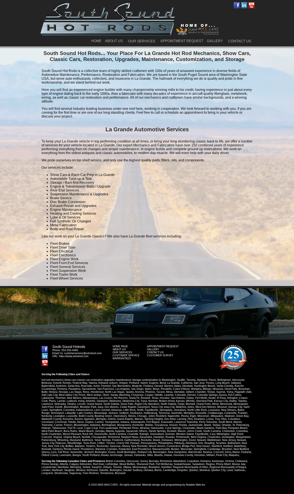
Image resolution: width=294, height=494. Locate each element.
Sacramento (89, 388)
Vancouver (238, 379)
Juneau (128, 455)
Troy (217, 419)
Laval (230, 470)
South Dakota (111, 403)
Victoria (229, 461)
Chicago (142, 416)
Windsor (80, 470)
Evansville (167, 422)
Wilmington (223, 434)
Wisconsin (203, 416)
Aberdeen (153, 403)
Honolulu (199, 455)
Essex (111, 452)
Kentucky (47, 416)
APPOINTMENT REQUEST (181, 41)
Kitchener (92, 470)
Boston (175, 449)
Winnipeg (75, 467)
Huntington (228, 437)
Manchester (195, 452)
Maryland (75, 440)
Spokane (202, 379)
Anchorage (116, 455)
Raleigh (144, 434)
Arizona (139, 391)
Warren (139, 419)
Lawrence (47, 403)
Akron (80, 422)
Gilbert (190, 391)
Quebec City (218, 470)
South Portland (91, 455)
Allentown (191, 443)
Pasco (212, 379)
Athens (143, 431)
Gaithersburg (132, 440)
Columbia (69, 409)
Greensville (101, 434)
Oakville (103, 470)
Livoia (210, 419)
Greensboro (157, 434)
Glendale (187, 385)
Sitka (150, 455)
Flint (190, 419)
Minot (215, 403)
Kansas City (221, 400)
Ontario (107, 467)
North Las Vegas (114, 391)
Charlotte (132, 434)
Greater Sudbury (132, 470)
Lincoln (81, 403)
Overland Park (204, 400)
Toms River (89, 443)
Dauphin (97, 467)
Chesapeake (99, 437)
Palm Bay (221, 428)
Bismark (190, 403)
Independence (84, 409)
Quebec (193, 470)
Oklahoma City (130, 400)
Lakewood (48, 397)
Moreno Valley (172, 385)
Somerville (76, 452)
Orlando (226, 425)
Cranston (112, 449)
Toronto (117, 467)
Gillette (159, 394)
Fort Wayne (153, 422)
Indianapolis (138, 422)
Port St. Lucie (75, 428)
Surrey (144, 461)
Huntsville (138, 425)
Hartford (228, 446)
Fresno (210, 382)
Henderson (97, 391)
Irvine (96, 385)
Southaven (136, 412)
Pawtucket (125, 449)
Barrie (158, 470)
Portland (134, 382)
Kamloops (218, 461)
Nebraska (60, 403)
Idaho (148, 388)
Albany (126, 446)
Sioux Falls (127, 403)
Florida (183, 425)
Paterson (61, 443)
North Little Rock (197, 409)
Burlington (101, 452)
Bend (163, 382)
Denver (191, 394)
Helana (53, 391)
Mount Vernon (157, 446)
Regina (210, 464)
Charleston (228, 431)
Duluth (59, 406)
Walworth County (51, 419)
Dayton (89, 422)
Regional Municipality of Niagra (227, 467)
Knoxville (201, 412)
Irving (81, 400)
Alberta (64, 464)
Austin (212, 397)
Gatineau (239, 470)
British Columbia (115, 461)
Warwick (100, 449)
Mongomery (124, 425)
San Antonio (178, 397)
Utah (248, 391)
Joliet (151, 416)
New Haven (203, 446)
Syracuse (115, 446)
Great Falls (230, 388)
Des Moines (112, 406)
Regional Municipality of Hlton (190, 467)
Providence (87, 449)
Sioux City (157, 406)
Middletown (214, 440)
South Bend (225, 422)
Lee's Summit (102, 409)
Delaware (167, 440)
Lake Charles (85, 412)
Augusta (120, 431)
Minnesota (226, 403)
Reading (209, 443)
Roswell (145, 397)
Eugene (153, 382)
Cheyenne (137, 394)
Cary (212, 434)
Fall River (63, 452)
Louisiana (214, 409)
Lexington (59, 416)
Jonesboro (180, 409)
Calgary (73, 464)
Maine (236, 452)
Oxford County (50, 455)
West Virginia (198, 437)
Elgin (193, 416)
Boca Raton (70, 431)
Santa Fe (134, 397)
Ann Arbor (170, 419)
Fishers (68, 425)
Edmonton (86, 464)
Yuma (230, 391)
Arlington (232, 397)
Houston (165, 397)
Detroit (112, 419)
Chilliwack (241, 461)
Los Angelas (122, 388)
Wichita (190, 400)
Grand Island (94, 403)
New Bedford (241, 449)
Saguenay (75, 473)
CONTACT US (239, 41)
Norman (153, 400)
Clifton (101, 443)
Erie (200, 443)
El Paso (221, 397)
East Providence (141, 449)
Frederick (117, 440)
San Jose (199, 382)
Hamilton (166, 467)
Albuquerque (90, 397)
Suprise (220, 391)
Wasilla (158, 455)
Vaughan (69, 470)
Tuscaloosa (161, 425)
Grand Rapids (125, 419)
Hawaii (168, 455)
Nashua (207, 452)
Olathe (233, 400)
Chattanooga (215, 412)
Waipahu (234, 455)
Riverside (86, 385)
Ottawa (127, 467)
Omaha (71, 403)
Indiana (125, 422)
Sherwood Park (145, 464)
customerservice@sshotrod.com (83, 353)
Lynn (54, 452)
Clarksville (230, 412)
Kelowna (205, 461)
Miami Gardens (205, 428)
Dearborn (199, 419)
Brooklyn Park (88, 406)
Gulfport (123, 412)
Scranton (221, 443)
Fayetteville (151, 409)
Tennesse (164, 412)
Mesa (169, 391)
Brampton (154, 467)
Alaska (105, 455)
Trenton (110, 443)
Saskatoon (198, 464)
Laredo (61, 400)
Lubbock (72, 400)
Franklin (242, 412)
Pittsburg (179, 443)
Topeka (242, 400)
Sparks (130, 391)
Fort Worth (201, 397)
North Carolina (117, 434)
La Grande (173, 382)
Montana (196, 388)
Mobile (149, 425)
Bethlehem (234, 443)
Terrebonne (107, 473)
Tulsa (144, 400)
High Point (237, 434)
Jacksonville (195, 425)
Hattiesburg (150, 412)
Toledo (72, 422)
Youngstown (112, 422)
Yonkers (90, 446)
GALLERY (215, 41)
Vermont (89, 452)
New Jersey (229, 440)
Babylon (80, 446)
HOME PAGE (120, 346)
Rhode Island (71, 449)
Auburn (113, 382)
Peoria (185, 416)
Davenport (144, 406)
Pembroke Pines (129, 428)
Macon (182, 431)
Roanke (170, 437)
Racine (78, 419)
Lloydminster (49, 467)
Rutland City (145, 452)
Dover (192, 440)
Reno (86, 391)
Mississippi (100, 412)
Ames (190, 406)
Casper (149, 394)
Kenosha (68, 419)
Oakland (236, 382)
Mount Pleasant (72, 434)
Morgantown (243, 437)
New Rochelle (139, 446)
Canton (99, 422)
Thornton (60, 397)
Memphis (189, 412)
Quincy (46, 452)
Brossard (120, 473)
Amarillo (90, 400)
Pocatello (166, 388)
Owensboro (120, 416)
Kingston (182, 470)
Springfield (55, 409)
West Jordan (94, 394)
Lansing (181, 419)
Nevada (63, 391)
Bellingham (224, 379)
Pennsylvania (149, 443)
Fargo (181, 403)
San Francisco (105, 388)
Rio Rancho (121, 397)
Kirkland (103, 382)
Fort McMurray (164, 464)
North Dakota (168, 403)
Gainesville (157, 428)
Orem (106, 394)
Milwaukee (217, 416)
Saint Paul (48, 406)
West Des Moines (205, 406)
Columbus (234, 419)
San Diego (137, 388)
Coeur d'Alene (181, 388)
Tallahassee (59, 428)
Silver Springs (102, 440)
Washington (169, 379)
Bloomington (71, 406)
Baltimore (87, 440)
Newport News (129, 437)
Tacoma (191, 379)
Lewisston (65, 455)
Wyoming (124, 394)
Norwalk (46, 449)
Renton (67, 382)
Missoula (218, 388)
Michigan (101, 419)
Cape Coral (91, 428)
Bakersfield (48, 385)
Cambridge (214, 449)
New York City (56, 446)
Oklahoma (115, 400)
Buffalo (69, 446)
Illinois (132, 416)
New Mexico (74, 397)
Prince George (50, 464)
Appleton (89, 419)
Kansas (180, 400)
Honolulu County (183, 455)
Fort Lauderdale (108, 428)
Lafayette (70, 412)
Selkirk (86, 467)
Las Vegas (75, 391)
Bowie (156, 440)
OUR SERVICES (141, 41)
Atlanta (110, 431)
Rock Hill (87, 434)
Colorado (180, 394)
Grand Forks (204, 403)
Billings (207, 388)
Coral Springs (173, 428)
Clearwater (189, 428)
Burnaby (154, 461)
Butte (45, 391)
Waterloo (181, 406)
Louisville (71, 416)
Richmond (114, 437)
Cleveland (48, 422)
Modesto (137, 385)
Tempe (211, 391)
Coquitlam (193, 461)
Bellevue (47, 382)
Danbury (57, 449)
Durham (170, 434)
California (186, 382)
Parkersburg (49, 440)
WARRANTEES (122, 358)
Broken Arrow (167, 400)
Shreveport (57, 412)
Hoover (173, 425)
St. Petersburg (240, 425)
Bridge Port (188, 446)
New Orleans (228, 409)
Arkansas (116, 409)
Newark (201, 440)
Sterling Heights (153, 419)
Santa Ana (74, 385)
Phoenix (150, 391)
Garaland (102, 400)
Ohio (224, 419)
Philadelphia (165, 443)
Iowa (100, 406)
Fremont (106, 385)
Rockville (146, 440)
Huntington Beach (204, 385)
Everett (57, 382)
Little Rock (129, 409)
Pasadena (74, 388)
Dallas (190, 397)
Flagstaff (239, 391)
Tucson (160, 391)
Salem (144, 382)
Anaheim (61, 385)
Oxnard (158, 385)
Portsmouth (182, 437)
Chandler (200, 391)
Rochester (102, 446)
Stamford (216, 446)
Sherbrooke (61, 473)
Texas (155, 397)
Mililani (210, 455)
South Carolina (212, 431)
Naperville (174, 416)
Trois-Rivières (90, 473)
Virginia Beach (71, 437)
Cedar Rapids (128, 406)
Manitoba (63, 467)
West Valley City (68, 394)
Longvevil (47, 473)
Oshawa (148, 470)
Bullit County (86, 416)
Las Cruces (105, 397)
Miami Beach (86, 431)
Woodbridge (74, 443)
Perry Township (208, 422)
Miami (207, 425)
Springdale (165, 409)
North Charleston (52, 434)
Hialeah (46, 428)
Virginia (57, 437)
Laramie (169, 394)
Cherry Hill (122, 443)
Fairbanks (140, 455)
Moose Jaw (238, 464)
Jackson (113, 412)
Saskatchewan (182, 464)
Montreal (205, 470)
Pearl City (221, 455)
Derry (228, 452)
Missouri (222, 406)
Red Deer (98, 464)
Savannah (132, 431)
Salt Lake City (49, 394)
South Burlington (126, 452)
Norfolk (86, 437)
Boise (156, 388)
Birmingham (109, 425)
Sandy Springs (157, 431)
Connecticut (174, 446)
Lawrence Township (186, 422)
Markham (57, 470)
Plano (52, 400)
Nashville (176, 412)
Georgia (100, 431)
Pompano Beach (238, 428)
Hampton (158, 437)
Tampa (216, 425)
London (46, 470)
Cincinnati (61, 422)
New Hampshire (177, 452)
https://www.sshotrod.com (73, 356)
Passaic (134, 443)
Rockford (161, 416)
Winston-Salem (185, 434)
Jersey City (48, 443)
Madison (230, 416)
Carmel (58, 425)
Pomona (62, 388)
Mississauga (140, 467)
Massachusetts (161, 449)
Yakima (92, 382)
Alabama (95, 425)
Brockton (227, 449)
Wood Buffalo (127, 464)
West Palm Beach (52, 431)
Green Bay (242, 416)
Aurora (223, 394)
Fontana (148, 385)
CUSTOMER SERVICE (126, 355)
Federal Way (80, 382)
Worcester (186, 449)
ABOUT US (114, 41)
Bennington (160, 452)
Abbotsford (179, 461)
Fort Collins (234, 394)
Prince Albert (223, 464)
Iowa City (169, 406)
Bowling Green (103, 416)
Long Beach (222, 382)
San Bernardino (121, 385)
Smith (140, 409)
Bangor (77, 455)
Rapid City (141, 403)
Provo (82, 394)
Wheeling (62, 440)
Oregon (123, 382)
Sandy (114, 394)
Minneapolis (241, 403)
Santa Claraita (225, 385)
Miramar (144, 428)
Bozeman (244, 388)
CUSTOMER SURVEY (160, 355)
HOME (96, 41)
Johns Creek (194, 431)
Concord (47, 437)
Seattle (181, 379)
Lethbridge (111, 464)
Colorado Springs (207, 394)
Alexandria (145, 437)
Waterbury (240, 446)
